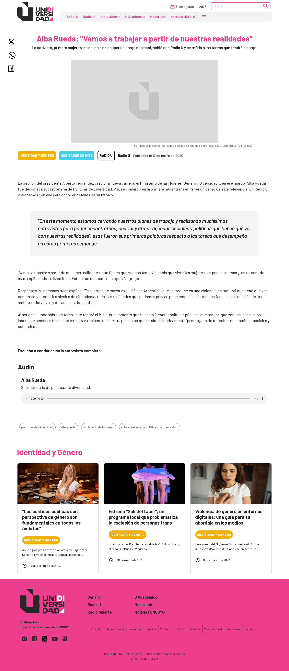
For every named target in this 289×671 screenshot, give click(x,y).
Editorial (94, 629)
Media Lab (158, 16)
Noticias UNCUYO (183, 16)
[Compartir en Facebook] (12, 68)
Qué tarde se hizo (77, 155)
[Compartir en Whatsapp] (12, 55)
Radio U (89, 16)
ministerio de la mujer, (98, 427)
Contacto (166, 629)
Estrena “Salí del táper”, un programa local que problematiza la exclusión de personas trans (143, 517)
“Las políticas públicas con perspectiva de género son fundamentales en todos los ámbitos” (51, 519)
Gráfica (151, 629)
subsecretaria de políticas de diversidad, (149, 427)
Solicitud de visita (188, 629)
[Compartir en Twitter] (12, 41)
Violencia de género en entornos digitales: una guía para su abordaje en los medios (228, 517)
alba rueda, (68, 427)
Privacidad (135, 629)
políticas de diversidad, (37, 427)
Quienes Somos (114, 629)
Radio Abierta (110, 16)
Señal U (72, 16)
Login (248, 629)
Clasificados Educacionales (222, 629)
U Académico (135, 16)
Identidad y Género (37, 155)
